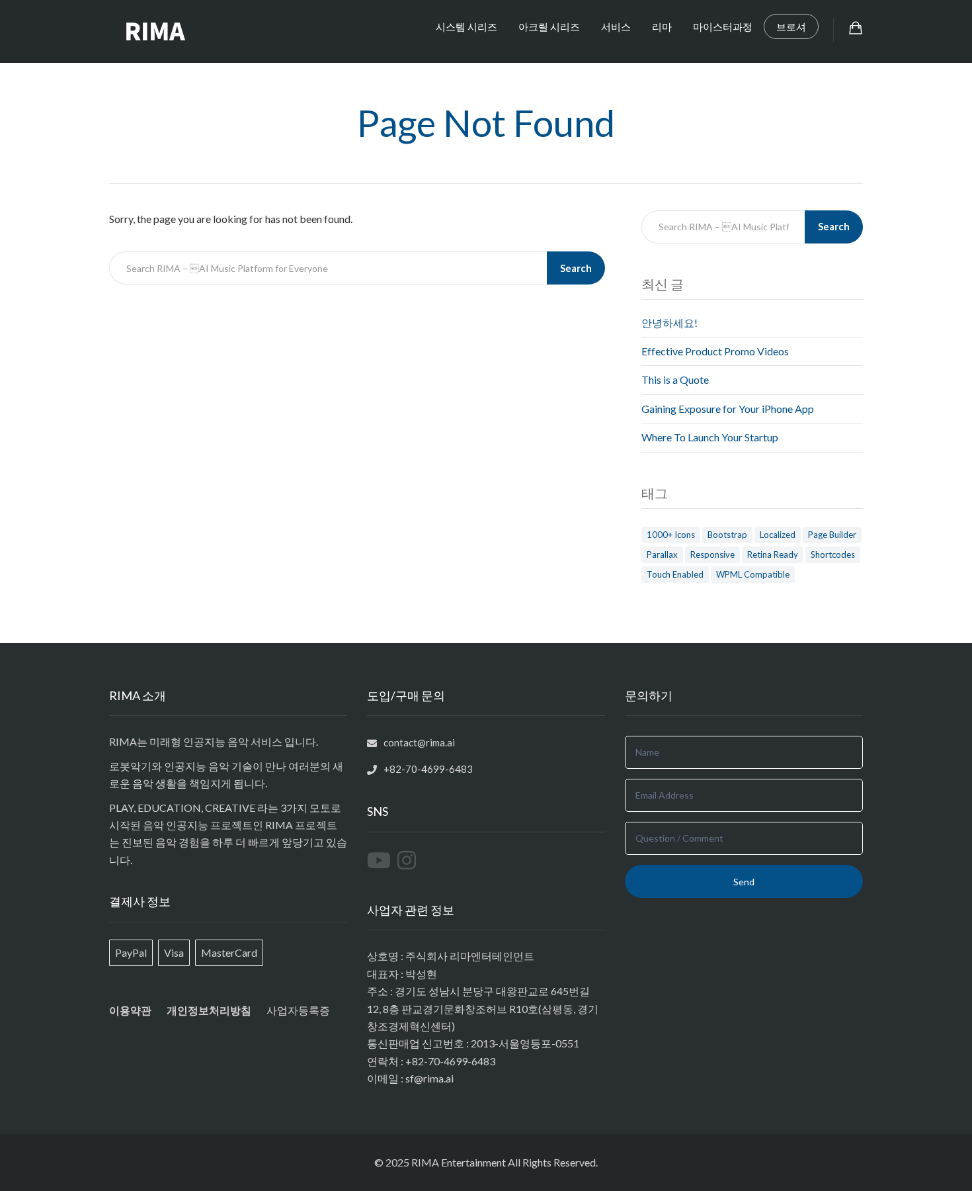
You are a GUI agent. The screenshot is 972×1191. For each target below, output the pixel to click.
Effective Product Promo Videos (715, 351)
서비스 (616, 26)
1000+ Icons (671, 534)
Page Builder (832, 534)
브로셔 (791, 26)
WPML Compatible (753, 574)
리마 (662, 26)
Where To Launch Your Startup (709, 437)
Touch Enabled (675, 574)
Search (576, 268)
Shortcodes (833, 554)
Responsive (712, 554)
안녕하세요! (669, 322)
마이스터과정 (722, 26)
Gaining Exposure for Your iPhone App (727, 408)
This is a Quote (675, 379)
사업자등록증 (298, 1010)
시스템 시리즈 (466, 26)
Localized (777, 534)
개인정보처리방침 (209, 1010)
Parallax (662, 554)
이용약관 (130, 1010)
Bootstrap (727, 534)
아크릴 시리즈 (549, 26)
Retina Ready (772, 554)
